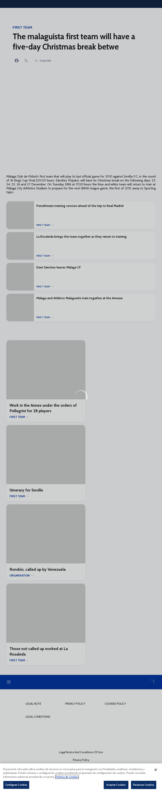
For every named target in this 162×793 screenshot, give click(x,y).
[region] (81, 778)
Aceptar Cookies (116, 784)
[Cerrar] (155, 769)
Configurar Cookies (16, 784)
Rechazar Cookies (143, 784)
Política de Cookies (67, 776)
